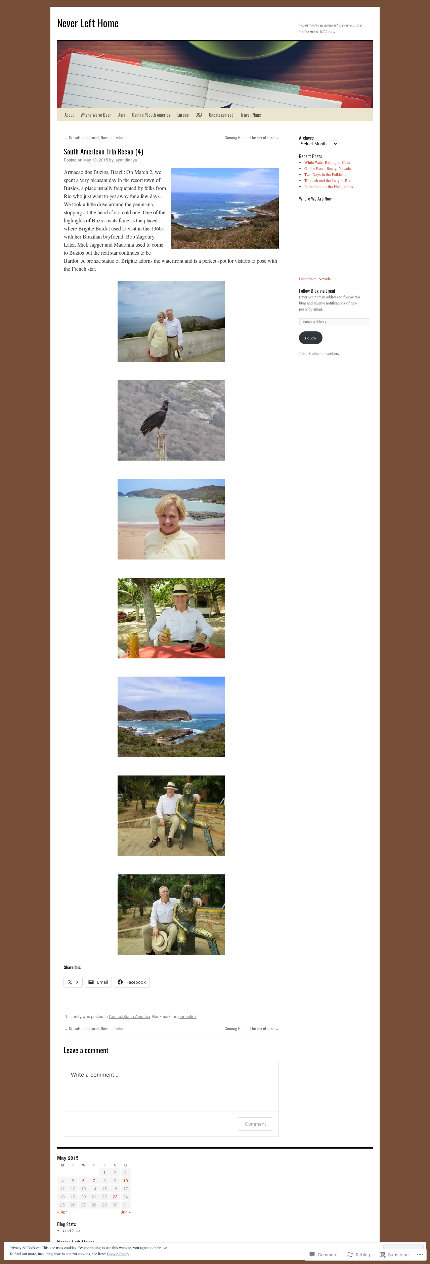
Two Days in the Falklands (325, 174)
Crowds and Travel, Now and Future (95, 137)
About (69, 114)
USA (199, 114)
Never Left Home (88, 22)
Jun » (126, 1212)
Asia (121, 114)
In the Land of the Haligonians (328, 186)
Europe (183, 114)
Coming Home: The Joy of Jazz (252, 137)
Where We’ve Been (96, 114)
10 (125, 1180)
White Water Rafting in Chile (327, 162)
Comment (255, 1124)
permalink (187, 1016)
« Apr (62, 1212)
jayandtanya (126, 159)
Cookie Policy (118, 1253)
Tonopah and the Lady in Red (327, 180)
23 (115, 1196)
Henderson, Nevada (315, 278)
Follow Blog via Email (317, 290)
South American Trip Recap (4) (103, 151)
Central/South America (151, 114)
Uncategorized (221, 114)
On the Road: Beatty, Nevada (327, 168)
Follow (310, 337)
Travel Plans (250, 114)
